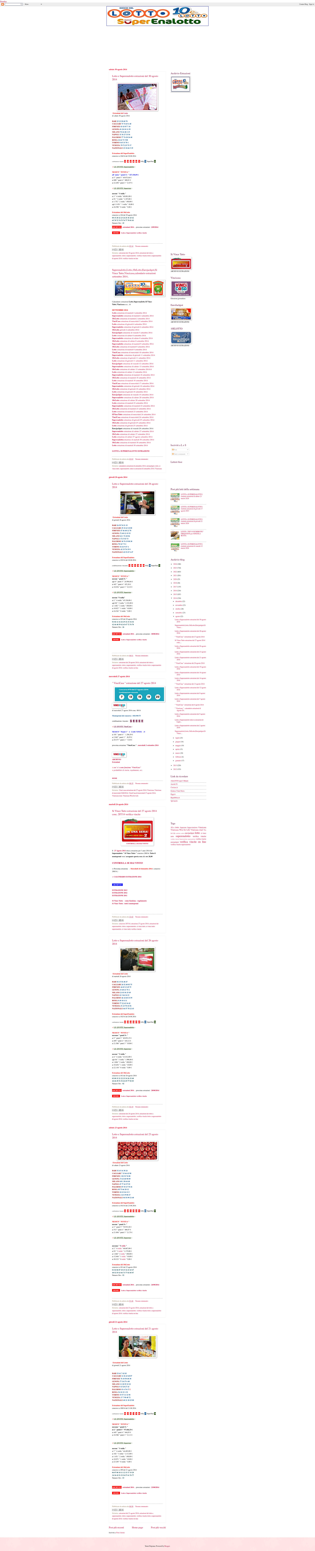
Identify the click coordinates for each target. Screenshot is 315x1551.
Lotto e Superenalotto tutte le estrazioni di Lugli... (189, 721)
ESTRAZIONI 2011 (119, 895)
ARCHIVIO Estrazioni (116, 760)
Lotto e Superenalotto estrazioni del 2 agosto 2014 (190, 726)
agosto (177, 616)
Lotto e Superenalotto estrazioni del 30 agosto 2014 (190, 620)
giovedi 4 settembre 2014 (125, 329)
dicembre (178, 601)
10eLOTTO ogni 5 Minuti (179, 781)
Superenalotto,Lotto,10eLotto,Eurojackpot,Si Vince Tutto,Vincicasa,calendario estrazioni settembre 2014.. (134, 273)
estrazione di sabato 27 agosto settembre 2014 (132, 437)
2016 (175, 590)
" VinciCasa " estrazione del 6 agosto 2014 (189, 705)
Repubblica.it (175, 797)
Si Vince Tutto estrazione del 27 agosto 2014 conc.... (190, 641)
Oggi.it (173, 794)
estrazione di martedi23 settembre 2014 (131, 408)
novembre (179, 605)
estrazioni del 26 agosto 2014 (129, 1113)
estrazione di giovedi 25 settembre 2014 (130, 425)
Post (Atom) (120, 1532)
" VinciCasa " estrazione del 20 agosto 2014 (190, 663)
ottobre (178, 609)
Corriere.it (174, 787)
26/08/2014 (155, 1284)
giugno (178, 741)
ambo (182, 833)
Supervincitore (192, 827)
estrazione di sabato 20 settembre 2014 (133, 397)
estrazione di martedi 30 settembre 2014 (133, 439)
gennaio (178, 760)
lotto (156, 466)
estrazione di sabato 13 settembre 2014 (133, 366)
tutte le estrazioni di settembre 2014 (142, 468)
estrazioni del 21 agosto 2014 (129, 1513)
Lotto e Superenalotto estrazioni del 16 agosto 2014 (190, 673)
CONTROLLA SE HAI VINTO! (127, 863)
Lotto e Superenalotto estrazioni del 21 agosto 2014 (190, 658)
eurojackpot (150, 466)
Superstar (183, 827)
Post (175, 449)
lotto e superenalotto (129, 255)
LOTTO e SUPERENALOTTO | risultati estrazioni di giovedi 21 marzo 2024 (192, 521)
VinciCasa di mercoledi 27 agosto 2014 (142, 793)
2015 (175, 594)
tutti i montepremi (131, 903)
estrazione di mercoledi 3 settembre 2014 (132, 321)
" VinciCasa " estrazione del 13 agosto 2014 (190, 684)
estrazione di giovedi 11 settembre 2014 (133, 355)
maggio (178, 745)
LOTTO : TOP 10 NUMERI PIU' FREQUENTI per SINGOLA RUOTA (192, 533)
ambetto (178, 833)
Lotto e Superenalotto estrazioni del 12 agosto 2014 (190, 688)
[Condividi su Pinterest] (122, 249)
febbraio (178, 757)
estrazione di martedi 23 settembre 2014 (130, 403)
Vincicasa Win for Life (130, 796)
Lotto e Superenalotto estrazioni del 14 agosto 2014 (190, 679)
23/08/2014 (155, 1487)
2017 (175, 587)
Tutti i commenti (179, 454)
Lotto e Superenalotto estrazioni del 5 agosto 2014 (190, 715)
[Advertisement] (157, 47)
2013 (175, 765)
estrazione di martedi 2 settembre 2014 (129, 313)
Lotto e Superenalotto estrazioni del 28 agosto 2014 (190, 632)
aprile (177, 749)
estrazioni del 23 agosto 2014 (129, 1308)
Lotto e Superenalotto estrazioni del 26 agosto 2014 (190, 647)
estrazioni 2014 (128, 227)
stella (123, 1245)
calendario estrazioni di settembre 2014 (132, 466)
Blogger (167, 1546)
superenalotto (124, 468)
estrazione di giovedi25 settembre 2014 (131, 422)
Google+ (3, 1)
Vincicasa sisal (117, 796)
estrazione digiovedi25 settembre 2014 (133, 420)
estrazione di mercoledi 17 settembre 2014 (132, 383)
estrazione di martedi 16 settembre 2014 (133, 375)
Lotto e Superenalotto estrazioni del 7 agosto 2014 (190, 700)
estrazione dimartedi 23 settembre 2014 (133, 406)
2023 (175, 568)
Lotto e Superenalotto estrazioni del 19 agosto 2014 (190, 668)
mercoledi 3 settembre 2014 (148, 745)
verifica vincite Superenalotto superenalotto (183, 839)
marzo (177, 753)
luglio (177, 738)
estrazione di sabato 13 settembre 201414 (132, 369)
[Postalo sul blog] (115, 249)
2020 (175, 579)
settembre (178, 612)
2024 (175, 564)
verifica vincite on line (130, 258)
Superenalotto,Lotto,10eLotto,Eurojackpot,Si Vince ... (190, 626)
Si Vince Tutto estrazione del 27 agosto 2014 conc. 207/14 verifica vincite (134, 812)
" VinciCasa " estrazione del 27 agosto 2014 (134, 683)
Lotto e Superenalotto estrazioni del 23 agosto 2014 (190, 653)
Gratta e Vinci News (177, 791)
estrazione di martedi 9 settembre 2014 (139, 344)
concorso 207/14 (124, 923)
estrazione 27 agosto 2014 (140, 923)
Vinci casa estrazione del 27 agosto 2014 (132, 790)
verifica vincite (199, 836)
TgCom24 (174, 801)
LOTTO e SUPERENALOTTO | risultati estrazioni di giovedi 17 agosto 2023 (192, 509)
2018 (175, 583)
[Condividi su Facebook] (120, 249)
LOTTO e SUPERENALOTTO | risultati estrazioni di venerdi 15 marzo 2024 (192, 546)
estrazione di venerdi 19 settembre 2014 (132, 394)
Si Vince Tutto (117, 903)
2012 (175, 769)
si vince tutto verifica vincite (131, 929)
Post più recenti (116, 1527)
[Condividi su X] (118, 249)
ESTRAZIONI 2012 (119, 892)
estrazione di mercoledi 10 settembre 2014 (132, 352)
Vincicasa (158, 468)
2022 (175, 571)
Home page (137, 1527)
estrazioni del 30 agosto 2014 (129, 253)
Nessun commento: (141, 246)
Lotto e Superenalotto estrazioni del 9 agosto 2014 (190, 694)
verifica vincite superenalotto (180, 844)
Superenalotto (118, 343)
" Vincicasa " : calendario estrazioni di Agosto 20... (188, 709)
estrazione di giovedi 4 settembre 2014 (129, 324)
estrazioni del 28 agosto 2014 (129, 662)
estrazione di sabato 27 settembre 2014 (133, 431)
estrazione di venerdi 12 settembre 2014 (132, 363)
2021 (175, 575)
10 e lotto (175, 827)
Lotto (126, 113)
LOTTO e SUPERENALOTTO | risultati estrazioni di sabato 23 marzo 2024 (192, 496)
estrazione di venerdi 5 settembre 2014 (132, 332)
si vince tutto (141, 926)
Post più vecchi (158, 1527)
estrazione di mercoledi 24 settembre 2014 (134, 414)
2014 (175, 598)
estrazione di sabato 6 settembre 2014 (129, 335)
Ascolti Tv (174, 784)
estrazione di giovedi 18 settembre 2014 (133, 386)
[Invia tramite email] (113, 249)
